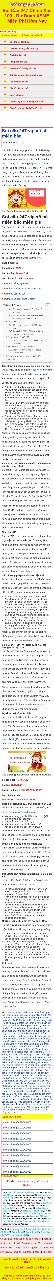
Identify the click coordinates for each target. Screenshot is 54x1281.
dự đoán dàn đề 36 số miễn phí (33, 1038)
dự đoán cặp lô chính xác (20, 1036)
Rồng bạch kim (21, 283)
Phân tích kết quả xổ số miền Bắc (23, 346)
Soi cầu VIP (13, 322)
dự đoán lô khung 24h (38, 1041)
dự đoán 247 (45, 1025)
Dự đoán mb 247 (10, 1044)
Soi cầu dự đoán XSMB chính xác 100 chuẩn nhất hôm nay (26, 117)
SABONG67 (6, 1252)
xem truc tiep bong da (31, 1247)
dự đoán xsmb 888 (29, 1044)
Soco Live (14, 1247)
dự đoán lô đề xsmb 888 (14, 1041)
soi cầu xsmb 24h (21, 1107)
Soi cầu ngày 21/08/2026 (18, 1161)
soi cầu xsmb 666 (40, 1107)
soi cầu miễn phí (37, 370)
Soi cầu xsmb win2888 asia (27, 288)
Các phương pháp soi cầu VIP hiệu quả (27, 326)
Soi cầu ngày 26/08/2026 (18, 1133)
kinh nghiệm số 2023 (29, 1049)
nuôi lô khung (16, 1062)
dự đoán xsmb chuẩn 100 (31, 1046)
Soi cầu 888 (19, 294)
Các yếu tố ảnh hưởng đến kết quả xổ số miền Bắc (28, 351)
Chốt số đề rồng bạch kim (24, 1025)
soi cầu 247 (22, 989)
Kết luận (11, 359)
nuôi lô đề (21, 1059)
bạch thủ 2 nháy (20, 1012)
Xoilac (46, 1239)
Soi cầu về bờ (40, 1102)
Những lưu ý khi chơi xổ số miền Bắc (24, 356)
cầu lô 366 (18, 1017)
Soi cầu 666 (35, 1081)
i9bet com (5, 1243)
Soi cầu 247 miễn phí (35, 1075)
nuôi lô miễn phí (43, 1065)
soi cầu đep (19, 1091)
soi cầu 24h (37, 1078)
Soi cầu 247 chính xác (32, 1070)
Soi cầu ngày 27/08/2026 (18, 1127)
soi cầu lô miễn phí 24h (23, 1096)
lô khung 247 (40, 1052)
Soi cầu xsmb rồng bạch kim (16, 1109)
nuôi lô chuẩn (38, 1057)
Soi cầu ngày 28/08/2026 (18, 1122)
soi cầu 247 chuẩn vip (13, 1075)
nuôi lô (27, 1057)
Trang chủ (9, 116)
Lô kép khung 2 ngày (24, 299)
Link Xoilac (27, 1252)
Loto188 (16, 1243)
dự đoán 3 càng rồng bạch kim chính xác (22, 1028)
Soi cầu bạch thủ (37, 1086)
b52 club (48, 1247)
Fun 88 (25, 1243)
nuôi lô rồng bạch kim (12, 1067)
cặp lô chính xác (15, 1015)
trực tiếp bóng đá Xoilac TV (28, 1239)
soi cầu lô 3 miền (10, 1094)
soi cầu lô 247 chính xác (38, 1091)
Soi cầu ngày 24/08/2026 (18, 1144)
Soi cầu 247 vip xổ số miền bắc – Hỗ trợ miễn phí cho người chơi (28, 317)
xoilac (33, 1243)
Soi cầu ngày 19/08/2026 (18, 1172)
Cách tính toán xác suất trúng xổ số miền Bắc (27, 341)
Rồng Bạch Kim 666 (35, 1067)
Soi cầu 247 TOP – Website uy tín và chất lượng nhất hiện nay (28, 332)
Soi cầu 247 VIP (37, 168)
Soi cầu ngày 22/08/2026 (18, 1155)
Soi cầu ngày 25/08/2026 (18, 1138)
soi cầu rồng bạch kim (21, 1102)
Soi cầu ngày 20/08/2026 (18, 1166)
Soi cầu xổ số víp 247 (21, 1104)
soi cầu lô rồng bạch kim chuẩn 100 (30, 1099)
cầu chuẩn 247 (31, 1015)
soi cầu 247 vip (22, 1078)
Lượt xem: (7, 142)
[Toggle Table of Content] (46, 305)
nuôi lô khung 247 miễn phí (20, 1065)
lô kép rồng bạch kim (22, 1052)
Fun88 (3, 31)
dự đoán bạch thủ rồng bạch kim (24, 1029)
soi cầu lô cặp (27, 1094)
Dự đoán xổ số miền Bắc (19, 337)
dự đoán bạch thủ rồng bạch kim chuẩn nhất (26, 1032)
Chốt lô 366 (23, 1023)
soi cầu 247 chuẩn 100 (37, 1073)
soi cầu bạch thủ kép (29, 1088)
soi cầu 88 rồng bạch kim (28, 1083)
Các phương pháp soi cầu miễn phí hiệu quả (27, 310)
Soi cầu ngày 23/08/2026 (18, 1150)
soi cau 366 (22, 1081)
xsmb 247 (36, 1109)
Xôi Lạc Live (6, 1239)
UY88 (17, 1252)
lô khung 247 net (31, 1054)
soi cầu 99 (22, 1086)
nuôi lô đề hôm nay (36, 1059)
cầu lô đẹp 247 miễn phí (24, 1020)
